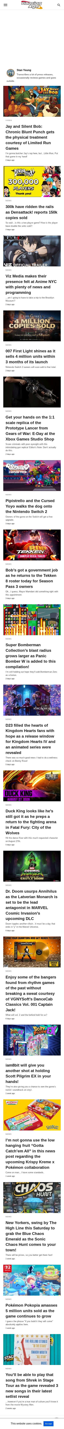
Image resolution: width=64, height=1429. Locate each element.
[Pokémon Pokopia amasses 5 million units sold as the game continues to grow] (32, 1280)
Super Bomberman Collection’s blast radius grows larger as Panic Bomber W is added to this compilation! (31, 656)
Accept (48, 1423)
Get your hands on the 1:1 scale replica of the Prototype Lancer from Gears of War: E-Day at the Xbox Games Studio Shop (30, 428)
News (8, 201)
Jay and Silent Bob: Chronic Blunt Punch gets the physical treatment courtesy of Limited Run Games (30, 137)
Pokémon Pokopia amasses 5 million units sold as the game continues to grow (31, 1310)
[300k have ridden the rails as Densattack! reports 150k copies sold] (32, 181)
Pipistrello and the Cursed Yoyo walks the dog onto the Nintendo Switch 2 (30, 506)
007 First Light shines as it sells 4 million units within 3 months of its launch (30, 356)
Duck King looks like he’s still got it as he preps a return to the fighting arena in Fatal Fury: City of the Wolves (31, 822)
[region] (32, 38)
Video (9, 120)
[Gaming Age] (32, 5)
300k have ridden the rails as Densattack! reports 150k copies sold (31, 212)
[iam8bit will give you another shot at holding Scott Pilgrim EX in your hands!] (32, 1040)
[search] (59, 5)
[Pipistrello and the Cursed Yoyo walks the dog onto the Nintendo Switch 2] (32, 475)
